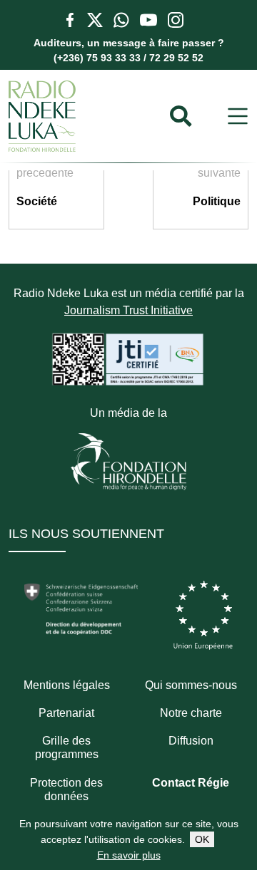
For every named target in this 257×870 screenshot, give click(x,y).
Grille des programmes (67, 747)
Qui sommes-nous (191, 685)
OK (202, 839)
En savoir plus (129, 855)
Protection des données (66, 789)
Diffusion (190, 741)
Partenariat (66, 713)
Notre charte (191, 713)
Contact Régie (190, 783)
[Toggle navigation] (237, 116)
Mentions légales (67, 685)
